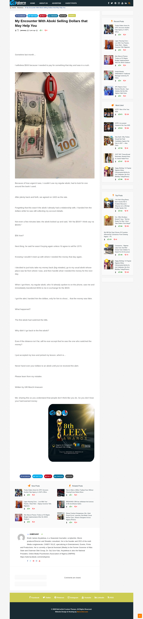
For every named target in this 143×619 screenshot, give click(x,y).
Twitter (33, 16)
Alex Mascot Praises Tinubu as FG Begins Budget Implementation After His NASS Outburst (37, 517)
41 (116, 239)
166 (127, 128)
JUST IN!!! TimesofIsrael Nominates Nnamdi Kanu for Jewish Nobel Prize (122, 156)
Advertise (56, 3)
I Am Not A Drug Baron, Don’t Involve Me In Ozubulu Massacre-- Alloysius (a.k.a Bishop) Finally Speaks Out (122, 204)
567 (121, 161)
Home (32, 3)
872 (121, 114)
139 (127, 161)
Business (20, 7)
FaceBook (21, 16)
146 (121, 254)
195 (127, 226)
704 (121, 148)
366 (121, 226)
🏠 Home (13, 7)
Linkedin (53, 16)
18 (127, 148)
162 (121, 211)
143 (127, 179)
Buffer (63, 16)
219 (127, 114)
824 (121, 128)
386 (121, 179)
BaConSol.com (82, 612)
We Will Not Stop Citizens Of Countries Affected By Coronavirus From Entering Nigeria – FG (116, 234)
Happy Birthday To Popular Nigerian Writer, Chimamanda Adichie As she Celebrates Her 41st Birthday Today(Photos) (123, 172)
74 (127, 254)
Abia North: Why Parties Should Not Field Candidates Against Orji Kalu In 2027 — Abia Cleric (122, 141)
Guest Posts (71, 3)
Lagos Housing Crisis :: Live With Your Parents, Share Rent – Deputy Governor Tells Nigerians (37, 504)
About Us (43, 3)
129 (110, 239)
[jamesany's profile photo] (18, 30)
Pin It (43, 16)
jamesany (23, 30)
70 (127, 211)
